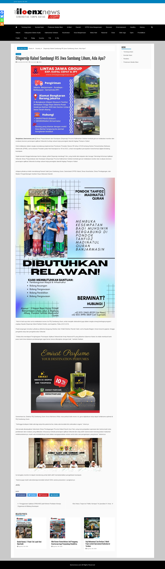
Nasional (104, 33)
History (142, 27)
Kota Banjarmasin (80, 33)
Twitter (33, 495)
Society (41, 38)
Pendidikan (141, 33)
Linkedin (55, 495)
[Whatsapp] (2, 20)
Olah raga (122, 33)
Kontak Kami (39, 27)
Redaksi (126, 59)
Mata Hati (93, 33)
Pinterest (43, 495)
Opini (131, 33)
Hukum (18, 33)
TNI (49, 38)
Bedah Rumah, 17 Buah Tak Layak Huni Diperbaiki (29, 542)
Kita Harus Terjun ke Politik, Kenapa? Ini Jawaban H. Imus (92, 504)
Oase (113, 33)
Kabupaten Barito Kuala (33, 33)
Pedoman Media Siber (55, 27)
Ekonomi (109, 27)
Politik (18, 38)
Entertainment (121, 27)
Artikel (69, 27)
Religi (33, 38)
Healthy (133, 27)
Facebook (21, 495)
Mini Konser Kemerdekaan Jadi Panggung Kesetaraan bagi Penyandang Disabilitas (64, 542)
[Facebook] (2, 12)
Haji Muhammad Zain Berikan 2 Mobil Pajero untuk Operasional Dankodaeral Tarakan (98, 543)
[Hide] (1, 27)
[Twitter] (2, 16)
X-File (57, 38)
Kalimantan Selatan (51, 33)
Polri (25, 38)
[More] (2, 24)
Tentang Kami (26, 27)
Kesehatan (66, 33)
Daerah (78, 27)
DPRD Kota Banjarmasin (93, 27)
